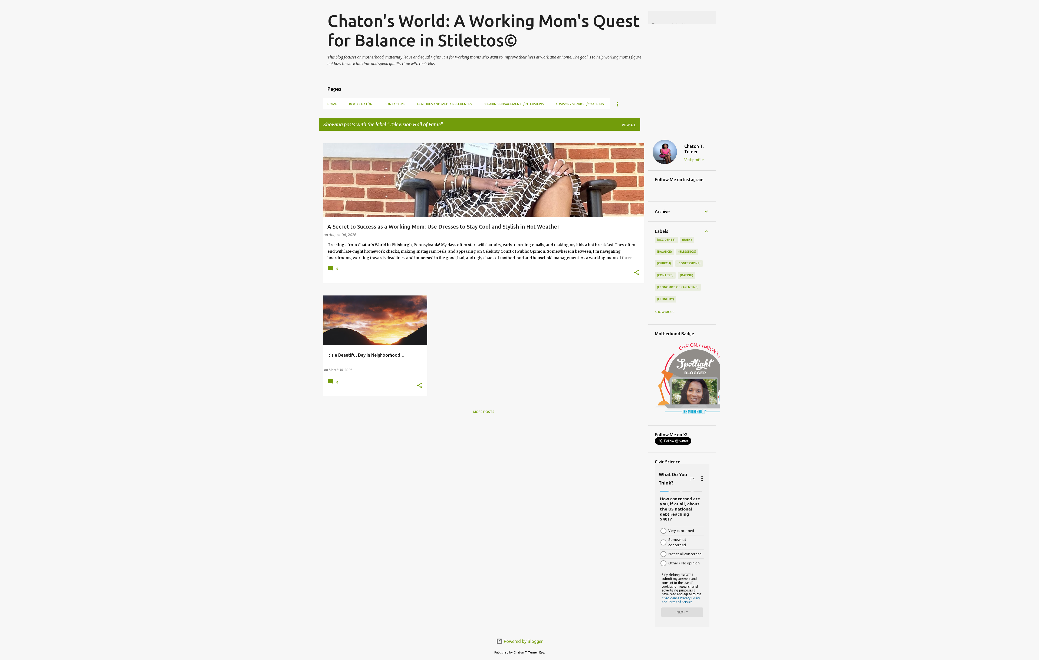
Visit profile (694, 160)
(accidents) (666, 239)
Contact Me (394, 104)
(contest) (665, 275)
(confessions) (689, 263)
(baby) (687, 239)
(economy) (665, 299)
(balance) (664, 251)
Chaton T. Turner (694, 149)
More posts (483, 412)
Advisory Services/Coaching (579, 104)
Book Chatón (361, 104)
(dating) (686, 275)
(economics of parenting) (678, 287)
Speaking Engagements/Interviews (514, 104)
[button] (636, 273)
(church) (664, 263)
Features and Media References (444, 104)
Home (332, 104)
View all (629, 125)
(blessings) (687, 251)
